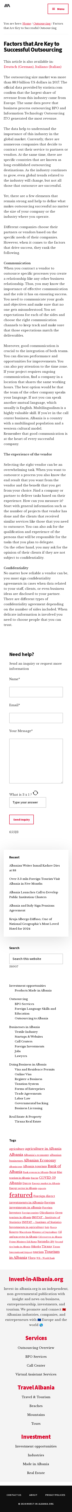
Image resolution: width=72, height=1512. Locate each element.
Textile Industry (26, 1032)
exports (42, 1188)
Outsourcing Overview (36, 1348)
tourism (38, 1252)
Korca (53, 1227)
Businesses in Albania (24, 1027)
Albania (16, 1155)
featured (21, 1195)
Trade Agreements (28, 1093)
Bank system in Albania (36, 1172)
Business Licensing (28, 1108)
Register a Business (28, 1079)
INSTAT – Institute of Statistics (41, 1222)
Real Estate (36, 1473)
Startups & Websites (29, 1036)
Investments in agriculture (26, 1227)
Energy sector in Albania (23, 1188)
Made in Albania (36, 1464)
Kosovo (14, 1232)
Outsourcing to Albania (31, 1018)
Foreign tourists (30, 1213)
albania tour (15, 1166)
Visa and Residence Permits (35, 1069)
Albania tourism (35, 1166)
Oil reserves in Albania (50, 1237)
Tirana (47, 1246)
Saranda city (45, 1241)
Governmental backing (31, 1103)
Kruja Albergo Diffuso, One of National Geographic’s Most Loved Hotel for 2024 (34, 924)
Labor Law (22, 1098)
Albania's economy (36, 1155)
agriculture (16, 1149)
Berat (52, 1172)
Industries (36, 1455)
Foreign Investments (29, 1046)
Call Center (36, 1365)
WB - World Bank (45, 1258)
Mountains (36, 1415)
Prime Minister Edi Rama (23, 1241)
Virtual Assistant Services (36, 1374)
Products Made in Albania (33, 990)
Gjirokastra (47, 1212)
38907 (13, 966)
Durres (27, 1183)
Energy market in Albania (46, 1183)
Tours (36, 1423)
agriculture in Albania (43, 1149)
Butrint (34, 1178)
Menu (60, 9)
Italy (47, 1227)
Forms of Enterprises (30, 1089)
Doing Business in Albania (28, 1064)
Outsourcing (18, 999)
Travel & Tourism (36, 1397)
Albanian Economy (40, 1160)
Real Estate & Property (25, 1116)
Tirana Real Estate (28, 1121)
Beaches (36, 1406)
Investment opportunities (27, 985)
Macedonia (25, 1232)
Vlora (32, 1258)
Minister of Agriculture (44, 1232)
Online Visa (23, 1074)
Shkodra (36, 1246)
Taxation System (27, 1084)
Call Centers (23, 1041)
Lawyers (21, 1056)
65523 (13, 832)
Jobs (18, 1051)
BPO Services (24, 1004)
